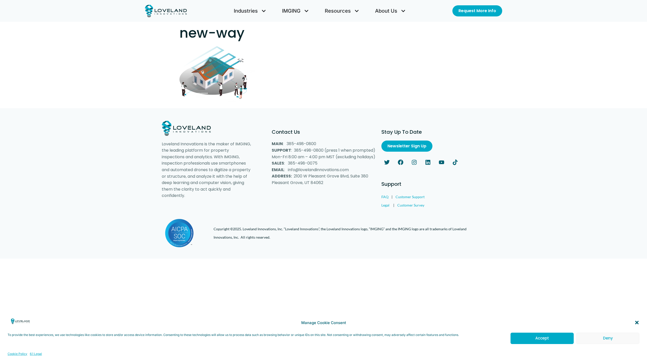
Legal (385, 205)
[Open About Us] (403, 11)
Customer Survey (410, 205)
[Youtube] (441, 162)
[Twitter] (386, 162)
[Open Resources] (357, 11)
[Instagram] (414, 162)
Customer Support (410, 197)
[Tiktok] (455, 162)
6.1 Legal (36, 353)
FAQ (384, 197)
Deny (608, 338)
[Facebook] (400, 162)
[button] (636, 322)
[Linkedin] (427, 162)
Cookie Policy (17, 353)
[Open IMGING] (306, 11)
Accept (542, 338)
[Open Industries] (264, 11)
